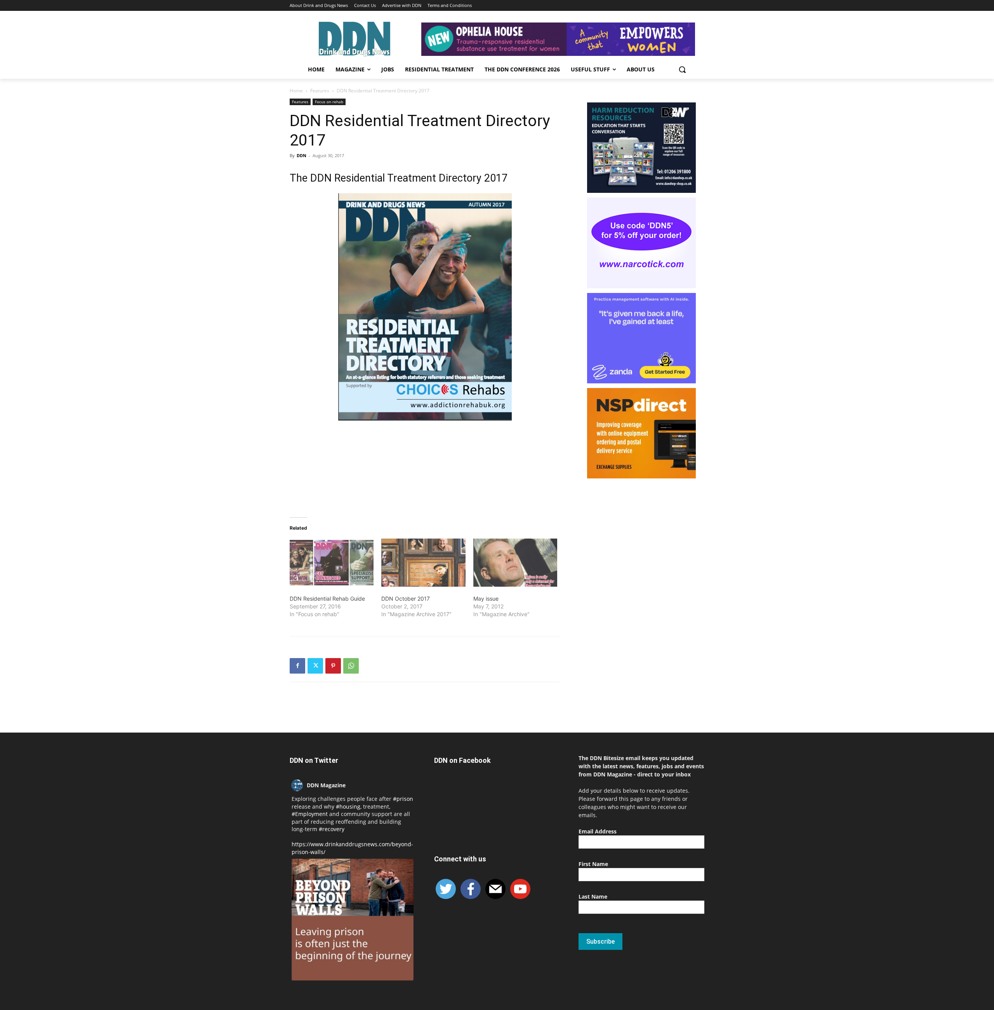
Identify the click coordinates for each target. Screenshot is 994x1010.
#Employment (310, 814)
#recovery (331, 829)
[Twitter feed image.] (353, 920)
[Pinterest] (333, 666)
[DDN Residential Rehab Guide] (332, 563)
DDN (301, 155)
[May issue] (515, 563)
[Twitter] (315, 666)
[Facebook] (297, 666)
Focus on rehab (329, 101)
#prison (403, 798)
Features (319, 90)
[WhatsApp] (351, 666)
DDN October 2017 (405, 598)
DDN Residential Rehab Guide (327, 598)
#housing (348, 806)
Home (296, 90)
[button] (682, 69)
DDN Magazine (326, 785)
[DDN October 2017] (423, 563)
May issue (486, 598)
